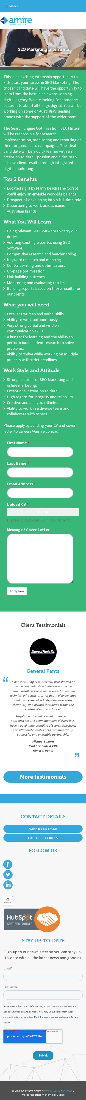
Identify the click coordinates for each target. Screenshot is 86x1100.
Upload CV (18, 504)
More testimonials (43, 776)
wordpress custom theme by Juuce (43, 1094)
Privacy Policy (51, 1090)
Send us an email (43, 829)
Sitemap (67, 1090)
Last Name (18, 463)
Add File (43, 512)
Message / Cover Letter (28, 529)
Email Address (21, 483)
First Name (18, 442)
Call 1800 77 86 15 (43, 837)
